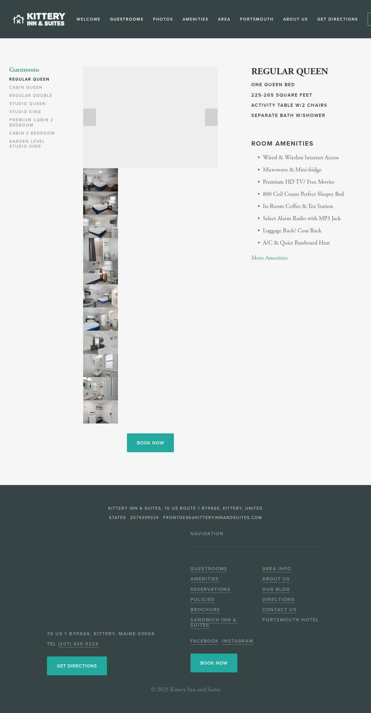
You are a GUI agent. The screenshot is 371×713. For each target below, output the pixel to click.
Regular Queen (29, 79)
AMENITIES (204, 579)
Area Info (276, 568)
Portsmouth (257, 19)
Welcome (89, 19)
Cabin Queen (26, 87)
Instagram (237, 641)
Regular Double (30, 95)
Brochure (205, 609)
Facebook (204, 641)
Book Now (150, 442)
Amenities (195, 19)
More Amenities (269, 258)
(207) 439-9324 (78, 643)
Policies (202, 599)
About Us (276, 579)
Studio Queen (27, 103)
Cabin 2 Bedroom (32, 133)
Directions (278, 599)
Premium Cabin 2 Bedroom (31, 122)
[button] (89, 117)
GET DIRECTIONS (337, 19)
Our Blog (276, 589)
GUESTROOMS (209, 568)
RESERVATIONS (210, 589)
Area (224, 19)
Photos (163, 19)
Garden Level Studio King (27, 144)
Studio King (25, 112)
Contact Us (279, 609)
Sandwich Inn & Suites (214, 622)
